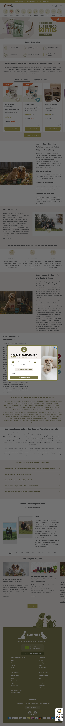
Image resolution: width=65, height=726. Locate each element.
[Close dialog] (56, 347)
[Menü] (62, 709)
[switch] (59, 720)
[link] (24, 369)
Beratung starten (24, 378)
